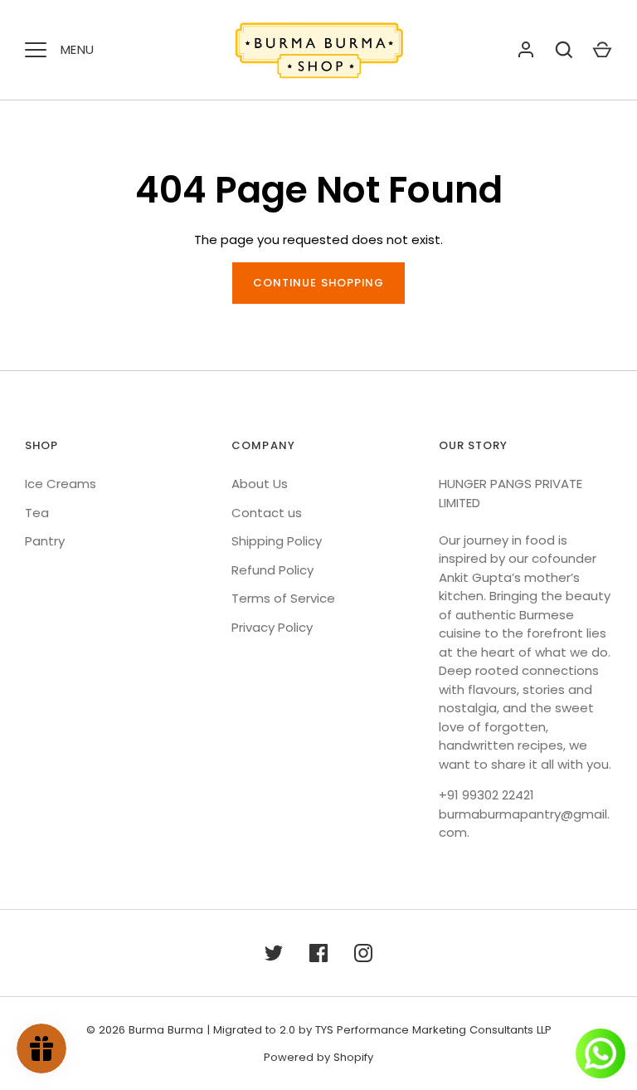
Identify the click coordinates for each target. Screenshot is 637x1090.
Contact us (266, 512)
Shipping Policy (276, 541)
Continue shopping (318, 283)
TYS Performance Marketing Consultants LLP (433, 1030)
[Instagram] (363, 953)
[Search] (564, 50)
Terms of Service (283, 598)
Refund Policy (272, 570)
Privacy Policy (272, 627)
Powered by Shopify (318, 1057)
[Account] (526, 50)
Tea (37, 512)
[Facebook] (318, 953)
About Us (259, 483)
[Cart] (602, 50)
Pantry (45, 541)
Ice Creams (60, 483)
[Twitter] (273, 953)
